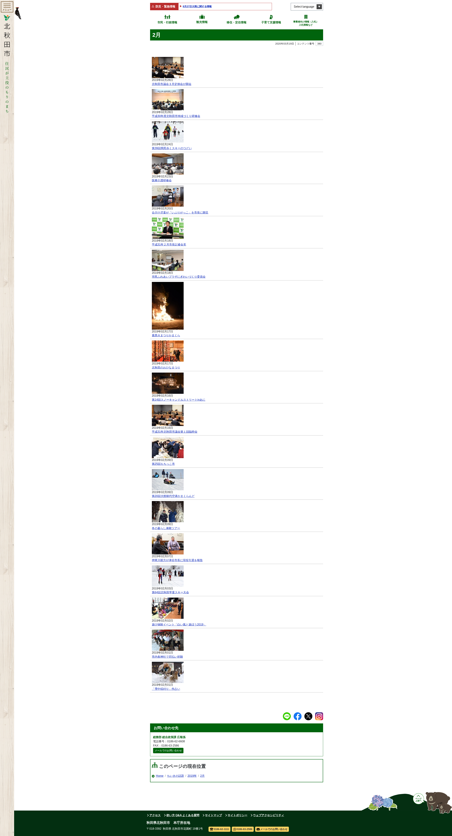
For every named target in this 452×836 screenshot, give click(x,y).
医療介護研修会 (162, 180)
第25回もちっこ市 (163, 463)
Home (159, 775)
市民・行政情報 (167, 22)
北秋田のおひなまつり (166, 367)
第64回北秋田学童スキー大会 (170, 592)
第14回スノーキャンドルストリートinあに (178, 399)
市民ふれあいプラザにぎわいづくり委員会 (179, 276)
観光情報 (202, 22)
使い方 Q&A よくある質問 (182, 815)
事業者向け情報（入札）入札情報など (306, 23)
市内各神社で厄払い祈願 (167, 656)
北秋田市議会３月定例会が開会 (171, 84)
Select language (304, 6)
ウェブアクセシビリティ (268, 815)
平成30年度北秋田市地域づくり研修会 (176, 116)
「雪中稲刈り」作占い (166, 688)
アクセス (155, 815)
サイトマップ (213, 815)
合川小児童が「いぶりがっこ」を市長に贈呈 (180, 212)
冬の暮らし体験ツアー (166, 528)
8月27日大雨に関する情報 (197, 6)
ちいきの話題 (175, 775)
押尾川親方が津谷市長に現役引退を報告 (177, 560)
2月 (202, 775)
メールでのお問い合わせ (168, 750)
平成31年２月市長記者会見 (169, 244)
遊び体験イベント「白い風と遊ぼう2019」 (179, 624)
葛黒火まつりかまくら (166, 335)
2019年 (192, 775)
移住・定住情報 (236, 22)
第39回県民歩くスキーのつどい (172, 148)
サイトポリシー (237, 815)
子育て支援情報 (271, 22)
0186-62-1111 (221, 829)
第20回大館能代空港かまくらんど (173, 496)
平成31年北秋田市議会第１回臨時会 (174, 431)
